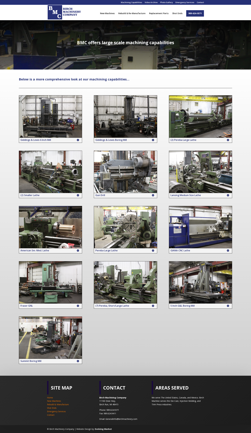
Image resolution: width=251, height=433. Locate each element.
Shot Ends (177, 13)
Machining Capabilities (131, 2)
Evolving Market (103, 429)
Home (50, 397)
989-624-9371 (195, 13)
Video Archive (151, 2)
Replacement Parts (158, 13)
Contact (200, 2)
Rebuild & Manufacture (58, 404)
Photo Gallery (166, 2)
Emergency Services (184, 2)
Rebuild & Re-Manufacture (131, 13)
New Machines (107, 13)
